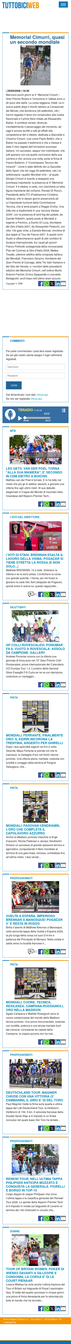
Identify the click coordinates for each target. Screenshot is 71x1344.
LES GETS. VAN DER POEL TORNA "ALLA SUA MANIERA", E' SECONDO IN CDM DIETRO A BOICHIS (34, 472)
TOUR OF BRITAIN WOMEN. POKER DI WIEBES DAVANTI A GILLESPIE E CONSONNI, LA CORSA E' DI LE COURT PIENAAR (35, 1274)
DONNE (15, 1231)
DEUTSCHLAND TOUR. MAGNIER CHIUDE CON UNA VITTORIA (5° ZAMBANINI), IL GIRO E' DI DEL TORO (34, 1096)
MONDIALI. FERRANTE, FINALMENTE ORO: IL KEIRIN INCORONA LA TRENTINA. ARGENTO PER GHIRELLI (34, 739)
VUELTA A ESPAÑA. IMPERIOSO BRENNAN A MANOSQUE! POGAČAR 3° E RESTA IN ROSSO (34, 919)
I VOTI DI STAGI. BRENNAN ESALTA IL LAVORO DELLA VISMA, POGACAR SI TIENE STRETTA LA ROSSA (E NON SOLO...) (34, 560)
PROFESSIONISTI (21, 878)
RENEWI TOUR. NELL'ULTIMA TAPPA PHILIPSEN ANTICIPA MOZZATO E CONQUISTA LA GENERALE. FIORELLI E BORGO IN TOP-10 (35, 1184)
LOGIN (14, 385)
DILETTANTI (18, 607)
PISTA (14, 697)
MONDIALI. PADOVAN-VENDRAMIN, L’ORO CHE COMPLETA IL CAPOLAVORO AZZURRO (33, 829)
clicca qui (42, 394)
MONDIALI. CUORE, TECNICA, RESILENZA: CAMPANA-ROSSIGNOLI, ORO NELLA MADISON (35, 1006)
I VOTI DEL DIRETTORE (25, 517)
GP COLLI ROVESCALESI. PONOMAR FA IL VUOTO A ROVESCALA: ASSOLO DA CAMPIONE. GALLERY (35, 648)
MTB (13, 431)
